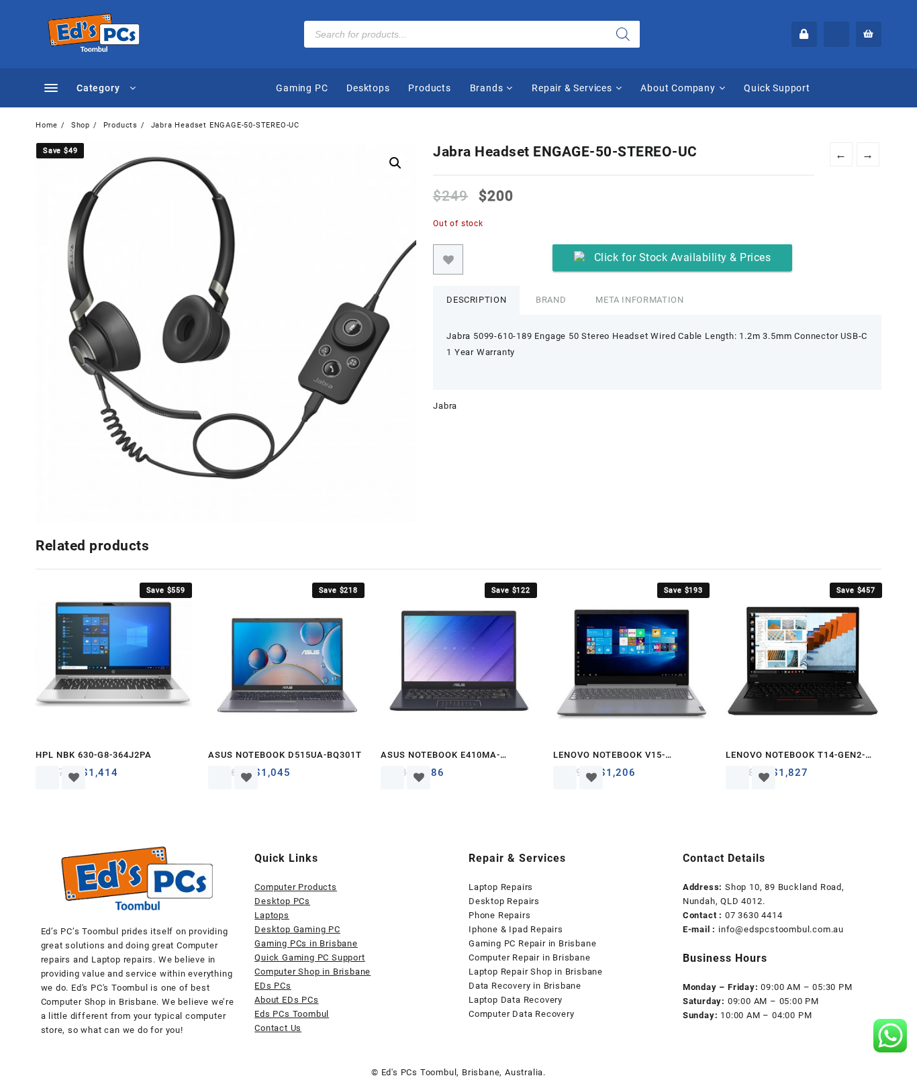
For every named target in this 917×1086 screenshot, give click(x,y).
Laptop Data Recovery (516, 1000)
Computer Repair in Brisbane (530, 957)
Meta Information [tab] (639, 300)
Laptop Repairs (501, 887)
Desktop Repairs (504, 901)
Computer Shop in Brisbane (312, 972)
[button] (395, 163)
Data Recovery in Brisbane (525, 986)
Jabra (445, 406)
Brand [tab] (551, 300)
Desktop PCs (282, 901)
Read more (47, 777)
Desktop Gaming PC (297, 929)
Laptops (271, 915)
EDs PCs (272, 986)
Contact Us (277, 1028)
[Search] (623, 34)
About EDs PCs (286, 1000)
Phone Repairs (499, 915)
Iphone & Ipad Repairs (516, 929)
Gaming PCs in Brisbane (306, 943)
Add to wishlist (448, 259)
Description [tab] (476, 300)
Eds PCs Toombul (291, 1014)
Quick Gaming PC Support (309, 957)
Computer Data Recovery (522, 1014)
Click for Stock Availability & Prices (682, 257)
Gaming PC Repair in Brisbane (532, 943)
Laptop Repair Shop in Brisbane (536, 972)
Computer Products (295, 887)
